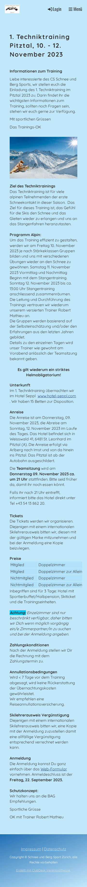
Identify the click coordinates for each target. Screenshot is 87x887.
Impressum (31, 849)
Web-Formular (54, 769)
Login (57, 9)
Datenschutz (55, 849)
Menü (77, 9)
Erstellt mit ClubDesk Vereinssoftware (43, 870)
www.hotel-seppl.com (57, 395)
